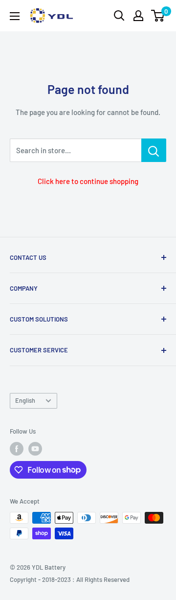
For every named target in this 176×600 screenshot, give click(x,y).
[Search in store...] (153, 150)
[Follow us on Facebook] (16, 449)
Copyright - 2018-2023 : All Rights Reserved (70, 579)
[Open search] (119, 15)
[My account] (138, 15)
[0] (158, 16)
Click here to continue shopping (88, 181)
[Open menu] (15, 16)
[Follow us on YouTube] (35, 449)
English (25, 400)
